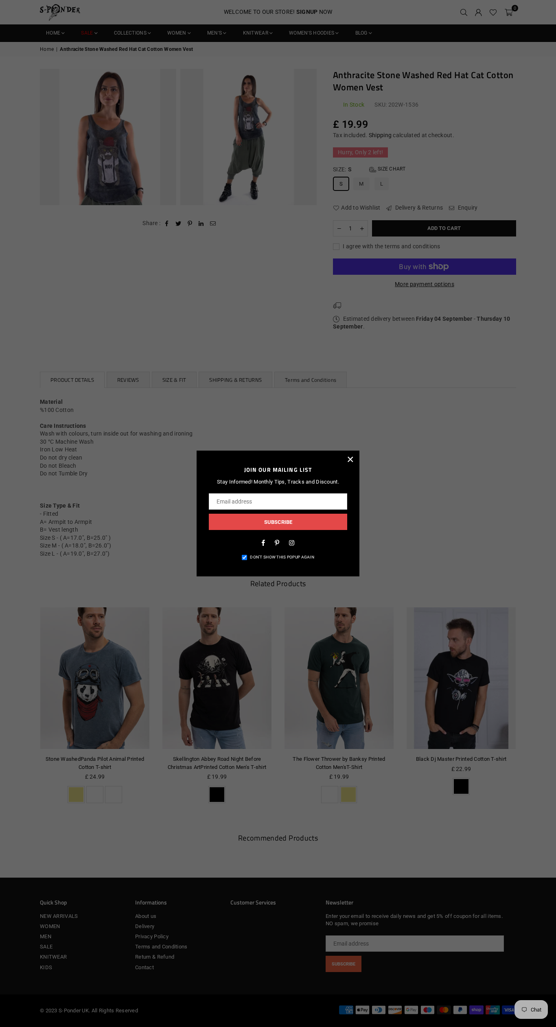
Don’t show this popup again (282, 557)
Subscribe (278, 522)
